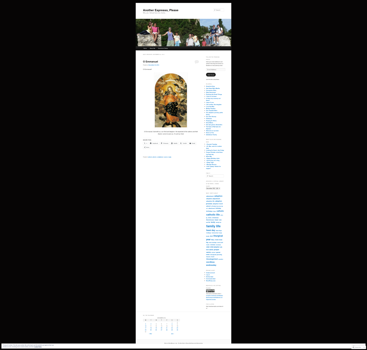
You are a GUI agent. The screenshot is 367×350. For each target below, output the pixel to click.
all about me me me (217, 206)
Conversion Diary (211, 90)
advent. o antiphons (157, 157)
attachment (211, 208)
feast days (219, 230)
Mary (212, 240)
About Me (152, 48)
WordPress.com (211, 281)
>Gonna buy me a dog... (213, 160)
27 (161, 330)
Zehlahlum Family (211, 135)
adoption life (210, 201)
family (213, 222)
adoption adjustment (213, 199)
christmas (215, 218)
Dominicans (210, 220)
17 (145, 328)
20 (161, 328)
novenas (218, 245)
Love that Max (210, 106)
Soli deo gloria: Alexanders (214, 125)
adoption (218, 196)
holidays (208, 233)
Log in (208, 275)
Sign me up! (211, 74)
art (207, 208)
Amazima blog (210, 86)
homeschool (215, 233)
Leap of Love (210, 102)
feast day (210, 230)
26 (156, 330)
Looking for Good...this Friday (215, 150)
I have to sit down (211, 96)
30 (177, 330)
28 (166, 330)
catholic (220, 210)
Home (145, 48)
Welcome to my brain (212, 131)
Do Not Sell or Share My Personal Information (190, 343)
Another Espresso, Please (160, 10)
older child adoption (213, 247)
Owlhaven (209, 118)
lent (211, 236)
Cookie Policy (38, 347)
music (208, 245)
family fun (218, 222)
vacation (220, 259)
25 (151, 330)
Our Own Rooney (211, 116)
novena (212, 245)
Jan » (172, 334)
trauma (208, 257)
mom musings (213, 242)
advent (150, 157)
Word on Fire (210, 133)
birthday (218, 208)
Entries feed (209, 277)
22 (172, 328)
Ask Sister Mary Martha (213, 88)
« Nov (150, 334)
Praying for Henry (211, 121)
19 (156, 328)
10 (145, 326)
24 (145, 330)
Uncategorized (212, 259)
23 (177, 328)
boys (214, 211)
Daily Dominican (211, 92)
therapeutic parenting (216, 254)
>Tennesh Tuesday (211, 144)
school (213, 252)
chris (209, 218)
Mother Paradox (210, 108)
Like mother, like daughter (214, 104)
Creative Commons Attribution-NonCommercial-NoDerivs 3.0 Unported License (214, 297)
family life (213, 226)
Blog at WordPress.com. (171, 343)
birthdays (209, 211)
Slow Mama (209, 123)
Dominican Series (163, 48)
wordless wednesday (211, 263)
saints (208, 252)
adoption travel (218, 204)
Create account (210, 273)
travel (212, 257)
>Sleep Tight (210, 162)
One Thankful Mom (211, 110)
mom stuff (220, 242)
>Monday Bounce (211, 164)
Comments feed (210, 279)
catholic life (213, 214)
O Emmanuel (150, 61)
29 (172, 330)
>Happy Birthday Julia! (213, 158)
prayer (216, 249)
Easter (216, 220)
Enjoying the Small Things (214, 94)
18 (151, 328)
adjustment (210, 196)
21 (166, 328)
